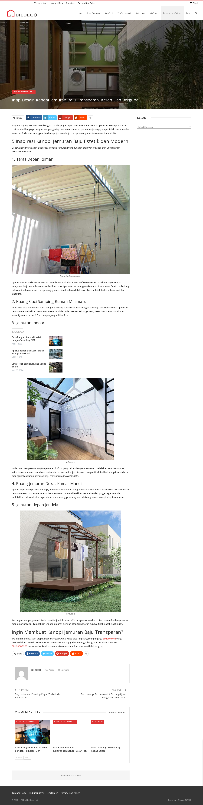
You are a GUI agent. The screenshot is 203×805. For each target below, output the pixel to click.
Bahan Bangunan (93, 13)
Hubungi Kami (56, 3)
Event (188, 13)
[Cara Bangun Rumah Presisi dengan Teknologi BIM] (55, 341)
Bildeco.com (109, 638)
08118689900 (19, 646)
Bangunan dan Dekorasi (172, 13)
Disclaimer (71, 3)
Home (80, 13)
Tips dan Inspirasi (124, 13)
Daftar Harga (140, 13)
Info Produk (154, 13)
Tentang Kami (41, 3)
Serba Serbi (109, 13)
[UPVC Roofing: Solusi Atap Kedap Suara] (55, 367)
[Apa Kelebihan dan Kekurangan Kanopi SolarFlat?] (55, 354)
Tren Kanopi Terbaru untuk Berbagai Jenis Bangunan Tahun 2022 (103, 695)
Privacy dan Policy (86, 3)
